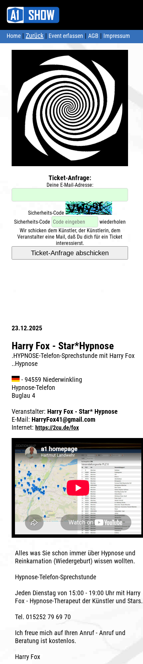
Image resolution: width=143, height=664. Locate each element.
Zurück (35, 36)
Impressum (116, 35)
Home (14, 35)
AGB (93, 35)
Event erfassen (66, 35)
